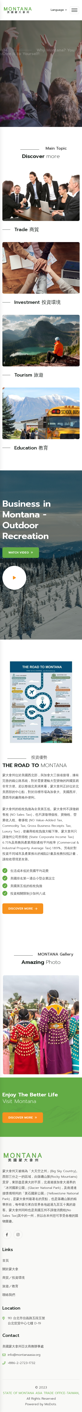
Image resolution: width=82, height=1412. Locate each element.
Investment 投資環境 (37, 302)
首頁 (5, 1260)
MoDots (50, 1404)
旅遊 (5, 1286)
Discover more (20, 86)
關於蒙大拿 (10, 1269)
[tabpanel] (41, 1024)
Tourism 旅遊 (28, 375)
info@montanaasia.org (24, 1354)
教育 (15, 1286)
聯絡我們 (8, 1294)
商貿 (5, 1277)
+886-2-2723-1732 (21, 1363)
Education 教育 (31, 447)
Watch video (18, 552)
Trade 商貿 (26, 229)
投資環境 (18, 1277)
